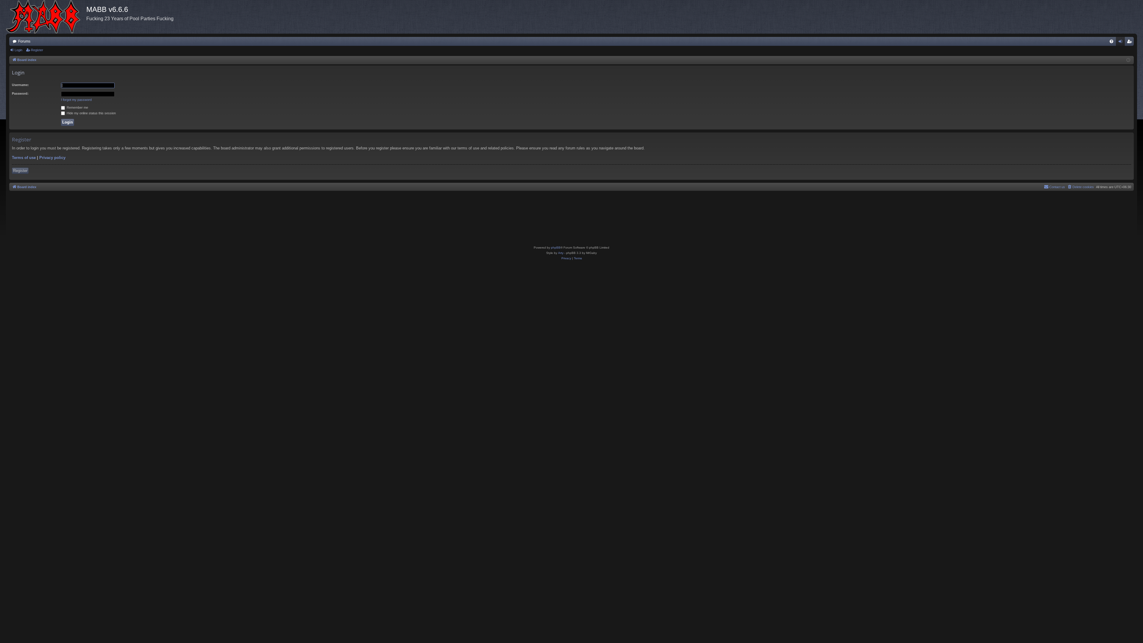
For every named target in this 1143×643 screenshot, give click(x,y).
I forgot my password (76, 100)
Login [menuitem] (1121, 42)
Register (37, 50)
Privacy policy (52, 157)
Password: (20, 93)
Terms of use (24, 157)
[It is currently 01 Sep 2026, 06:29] (1128, 60)
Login (18, 50)
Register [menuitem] (1130, 42)
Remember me (77, 107)
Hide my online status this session (91, 113)
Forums (24, 41)
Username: (20, 85)
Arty (560, 253)
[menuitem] (1111, 41)
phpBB (555, 247)
